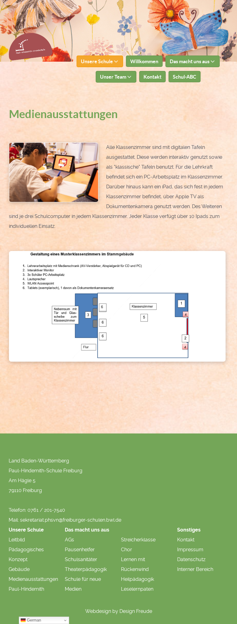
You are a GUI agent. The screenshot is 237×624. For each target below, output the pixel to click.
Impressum (190, 549)
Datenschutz (191, 559)
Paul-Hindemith (26, 589)
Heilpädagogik (137, 579)
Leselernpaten (137, 589)
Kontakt (185, 540)
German (33, 620)
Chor (126, 549)
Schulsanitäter (81, 559)
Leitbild (17, 540)
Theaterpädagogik (86, 569)
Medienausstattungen (33, 579)
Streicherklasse (138, 540)
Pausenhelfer (80, 549)
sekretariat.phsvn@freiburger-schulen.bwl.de (70, 520)
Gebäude (19, 569)
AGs (69, 540)
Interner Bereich (195, 569)
